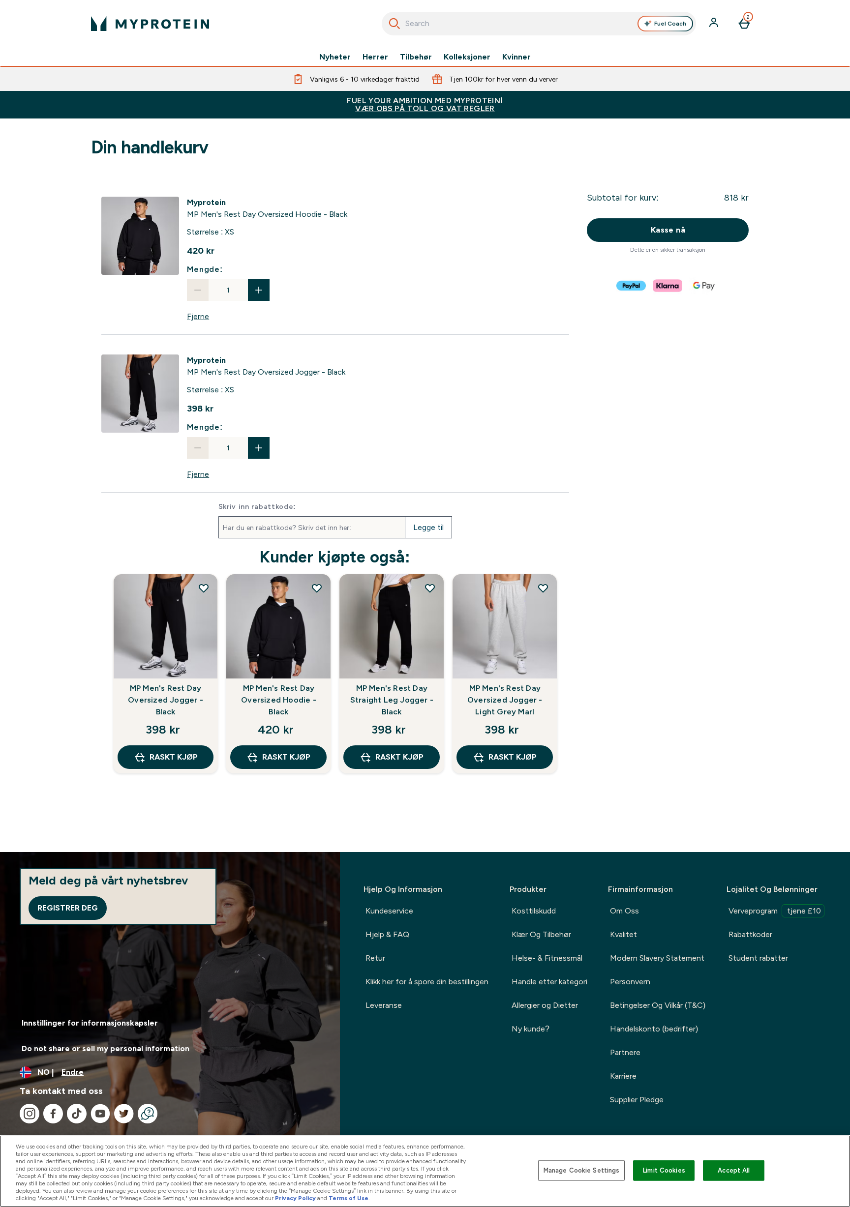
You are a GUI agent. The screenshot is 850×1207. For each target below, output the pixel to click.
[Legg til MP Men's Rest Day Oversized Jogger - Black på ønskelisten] (203, 588)
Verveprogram (775, 911)
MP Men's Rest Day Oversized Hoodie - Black (278, 700)
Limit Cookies (664, 1170)
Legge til (428, 527)
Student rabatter (758, 958)
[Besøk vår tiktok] (77, 1113)
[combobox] (539, 23)
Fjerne (198, 316)
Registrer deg (67, 908)
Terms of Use (348, 1198)
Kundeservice (389, 911)
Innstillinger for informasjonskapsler (90, 1023)
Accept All (734, 1170)
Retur (375, 958)
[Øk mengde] (259, 290)
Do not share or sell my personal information (105, 1048)
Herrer (375, 57)
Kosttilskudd (534, 911)
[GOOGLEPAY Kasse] (704, 285)
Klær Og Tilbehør (541, 934)
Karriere (623, 1076)
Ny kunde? (530, 1029)
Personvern (630, 981)
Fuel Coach (670, 23)
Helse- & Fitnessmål (547, 958)
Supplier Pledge (637, 1099)
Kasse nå (668, 230)
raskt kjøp (174, 757)
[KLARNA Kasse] (668, 285)
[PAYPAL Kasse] (631, 285)
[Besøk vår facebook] (53, 1113)
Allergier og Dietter (545, 1005)
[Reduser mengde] (198, 290)
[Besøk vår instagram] (29, 1113)
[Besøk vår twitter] (124, 1113)
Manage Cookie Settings (582, 1170)
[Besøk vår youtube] (100, 1113)
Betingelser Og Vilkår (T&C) (657, 1005)
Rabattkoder (750, 934)
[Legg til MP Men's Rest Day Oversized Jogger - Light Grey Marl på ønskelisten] (543, 588)
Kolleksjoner (467, 57)
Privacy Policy (295, 1198)
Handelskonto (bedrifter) (654, 1029)
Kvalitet (623, 934)
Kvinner (516, 57)
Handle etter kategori (549, 981)
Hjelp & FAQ (387, 934)
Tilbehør (416, 57)
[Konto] (714, 23)
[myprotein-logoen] (150, 23)
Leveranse (383, 1005)
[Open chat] (147, 1113)
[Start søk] (394, 23)
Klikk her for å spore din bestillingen (426, 981)
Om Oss (624, 911)
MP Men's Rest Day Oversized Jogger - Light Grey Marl (505, 700)
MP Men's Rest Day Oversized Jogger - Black (165, 700)
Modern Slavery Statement (657, 958)
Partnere (625, 1052)
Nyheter (335, 57)
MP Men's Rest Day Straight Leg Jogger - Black (391, 700)
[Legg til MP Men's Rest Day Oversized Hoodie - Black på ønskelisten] (317, 588)
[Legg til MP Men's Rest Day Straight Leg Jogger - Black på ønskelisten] (430, 588)
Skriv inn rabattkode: (257, 506)
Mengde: (205, 269)
